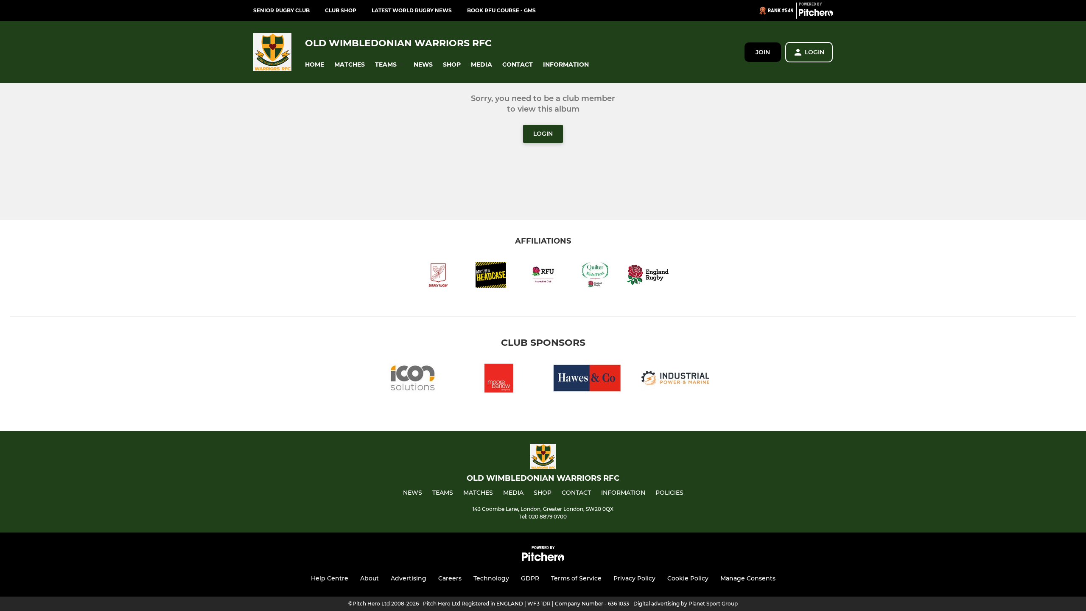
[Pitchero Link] (816, 14)
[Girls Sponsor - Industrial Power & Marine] (675, 379)
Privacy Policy (634, 578)
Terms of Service (576, 578)
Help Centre (329, 578)
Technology (491, 578)
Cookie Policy (687, 578)
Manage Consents (747, 578)
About (369, 578)
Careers (450, 578)
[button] (314, 64)
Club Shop (340, 10)
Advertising (408, 578)
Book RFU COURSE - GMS (501, 10)
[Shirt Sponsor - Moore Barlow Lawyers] (499, 379)
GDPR (530, 578)
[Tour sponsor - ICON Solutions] (411, 379)
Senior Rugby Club (281, 10)
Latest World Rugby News (412, 10)
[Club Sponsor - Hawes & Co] (587, 379)
